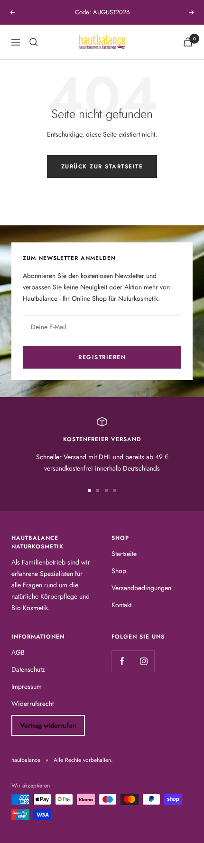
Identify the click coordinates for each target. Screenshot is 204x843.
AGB (18, 652)
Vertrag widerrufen (48, 725)
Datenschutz (28, 669)
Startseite (124, 553)
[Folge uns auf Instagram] (143, 661)
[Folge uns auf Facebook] (122, 661)
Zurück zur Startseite (102, 166)
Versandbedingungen (141, 588)
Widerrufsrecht (32, 703)
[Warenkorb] (188, 41)
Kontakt (121, 605)
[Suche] (33, 42)
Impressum (26, 686)
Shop (118, 570)
